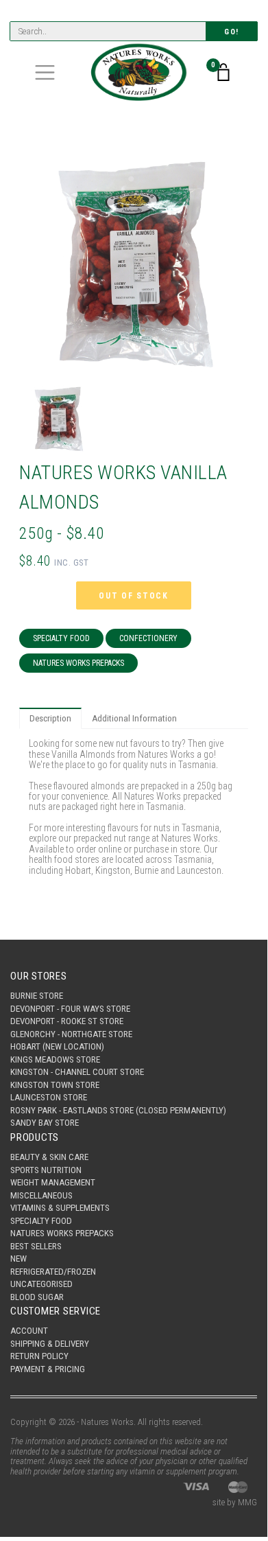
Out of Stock (133, 596)
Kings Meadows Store (55, 1059)
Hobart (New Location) (57, 1046)
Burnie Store (36, 995)
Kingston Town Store (54, 1085)
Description (50, 718)
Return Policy (39, 1356)
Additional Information (134, 718)
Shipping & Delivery (49, 1344)
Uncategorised (41, 1284)
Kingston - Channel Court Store (77, 1072)
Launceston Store (48, 1097)
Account (29, 1330)
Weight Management (52, 1182)
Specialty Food (61, 638)
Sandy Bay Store (44, 1122)
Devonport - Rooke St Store (66, 1021)
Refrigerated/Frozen (53, 1271)
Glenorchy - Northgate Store (71, 1034)
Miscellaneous (41, 1195)
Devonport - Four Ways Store (70, 1009)
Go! (231, 31)
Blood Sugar (37, 1297)
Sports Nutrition (46, 1170)
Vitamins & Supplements (60, 1208)
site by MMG (234, 1502)
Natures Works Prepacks (78, 663)
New (18, 1258)
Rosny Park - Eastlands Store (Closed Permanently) (118, 1110)
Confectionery (148, 638)
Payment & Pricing (47, 1369)
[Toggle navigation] (45, 72)
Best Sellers (36, 1246)
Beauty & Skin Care (49, 1157)
